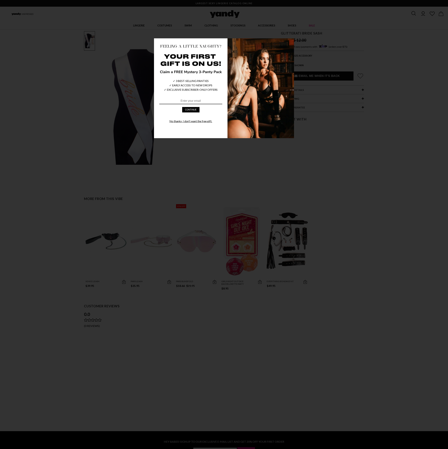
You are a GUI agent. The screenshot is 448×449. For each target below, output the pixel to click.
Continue (191, 109)
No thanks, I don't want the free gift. (190, 121)
